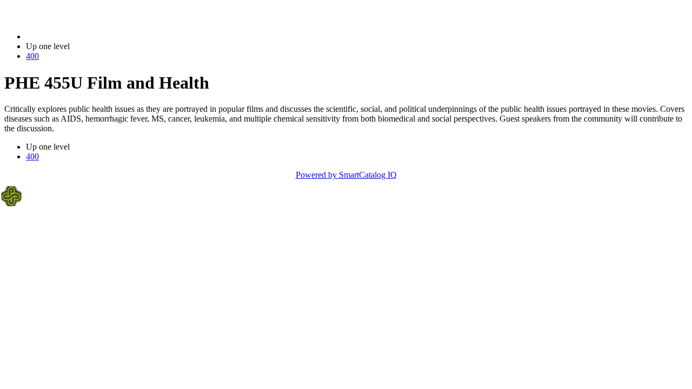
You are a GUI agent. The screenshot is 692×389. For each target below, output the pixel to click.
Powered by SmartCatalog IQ (346, 174)
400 (32, 56)
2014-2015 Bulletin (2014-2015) (81, 36)
